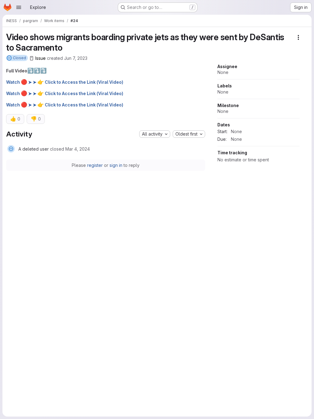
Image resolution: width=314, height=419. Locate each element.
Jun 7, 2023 (75, 58)
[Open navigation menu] (19, 7)
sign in (115, 165)
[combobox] (154, 134)
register (95, 165)
